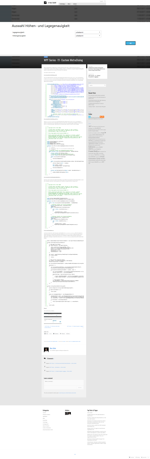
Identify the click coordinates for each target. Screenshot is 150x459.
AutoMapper (90, 128)
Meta (69, 3)
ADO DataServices (95, 126)
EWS (96, 139)
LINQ (99, 143)
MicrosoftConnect (96, 145)
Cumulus (90, 136)
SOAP (92, 153)
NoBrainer (91, 147)
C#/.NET (64, 341)
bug (102, 133)
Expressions (103, 139)
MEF (104, 143)
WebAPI (96, 162)
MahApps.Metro (76, 341)
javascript (103, 140)
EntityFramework (92, 139)
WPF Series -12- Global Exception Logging (94, 76)
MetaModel (90, 145)
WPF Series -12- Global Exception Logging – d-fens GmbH (61, 371)
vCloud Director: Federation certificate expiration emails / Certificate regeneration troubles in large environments (96, 443)
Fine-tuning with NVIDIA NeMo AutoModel (96, 95)
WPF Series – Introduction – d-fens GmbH (58, 367)
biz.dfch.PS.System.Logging (101, 129)
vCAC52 (93, 156)
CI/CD (93, 134)
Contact (75, 3)
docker (100, 136)
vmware (92, 162)
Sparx (95, 153)
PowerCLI (99, 149)
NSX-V (98, 147)
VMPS (89, 162)
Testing (102, 154)
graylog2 (97, 140)
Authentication (102, 126)
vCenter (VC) (97, 156)
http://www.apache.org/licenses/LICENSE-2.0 (58, 133)
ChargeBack (90, 134)
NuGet (101, 147)
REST (99, 151)
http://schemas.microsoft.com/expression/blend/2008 (67, 86)
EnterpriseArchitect (94, 137)
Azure (94, 128)
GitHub (90, 140)
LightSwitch (45, 416)
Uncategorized (45, 424)
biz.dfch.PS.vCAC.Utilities (92, 132)
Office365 (94, 149)
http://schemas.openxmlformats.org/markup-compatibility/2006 (69, 87)
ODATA (90, 149)
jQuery (96, 142)
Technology (62, 3)
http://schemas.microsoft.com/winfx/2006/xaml (65, 85)
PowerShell (92, 151)
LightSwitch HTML (93, 143)
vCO (99, 160)
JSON (99, 142)
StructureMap (100, 153)
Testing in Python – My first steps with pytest (97, 106)
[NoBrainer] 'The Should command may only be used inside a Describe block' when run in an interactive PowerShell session (96, 422)
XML (89, 163)
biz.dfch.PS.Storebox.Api (92, 129)
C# (71, 341)
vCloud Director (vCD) (93, 160)
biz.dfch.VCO (99, 132)
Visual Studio (102, 160)
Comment (80, 387)
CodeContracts (98, 134)
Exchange (99, 139)
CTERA (103, 134)
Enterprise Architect (46, 414)
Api (99, 126)
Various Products (46, 425)
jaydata (89, 142)
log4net (101, 143)
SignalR (89, 153)
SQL (97, 153)
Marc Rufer (55, 341)
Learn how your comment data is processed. (67, 392)
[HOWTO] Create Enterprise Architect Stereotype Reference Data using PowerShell (96, 68)
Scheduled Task (103, 151)
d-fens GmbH (52, 3)
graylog (94, 140)
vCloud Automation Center (48, 429)
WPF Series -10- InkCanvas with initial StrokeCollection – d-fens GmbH (63, 363)
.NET (70, 341)
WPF (80, 341)
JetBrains (93, 142)
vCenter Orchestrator (47, 427)
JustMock (101, 142)
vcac (89, 156)
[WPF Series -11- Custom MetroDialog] (75, 36)
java (100, 140)
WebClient (100, 162)
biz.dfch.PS (98, 128)
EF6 (101, 136)
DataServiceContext (95, 136)
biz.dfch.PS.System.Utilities (93, 130)
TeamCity (96, 154)
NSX (96, 147)
